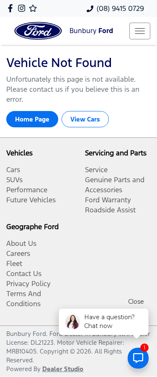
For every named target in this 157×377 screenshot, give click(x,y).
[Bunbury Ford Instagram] (23, 8)
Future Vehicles (31, 199)
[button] (139, 31)
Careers (18, 253)
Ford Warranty (108, 199)
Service (96, 169)
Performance (26, 189)
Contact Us (23, 273)
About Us (21, 243)
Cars (13, 169)
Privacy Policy (28, 283)
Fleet (14, 263)
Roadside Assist (110, 209)
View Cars (85, 119)
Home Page (32, 119)
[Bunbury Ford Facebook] (12, 8)
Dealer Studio (62, 369)
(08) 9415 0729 (120, 8)
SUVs (14, 179)
